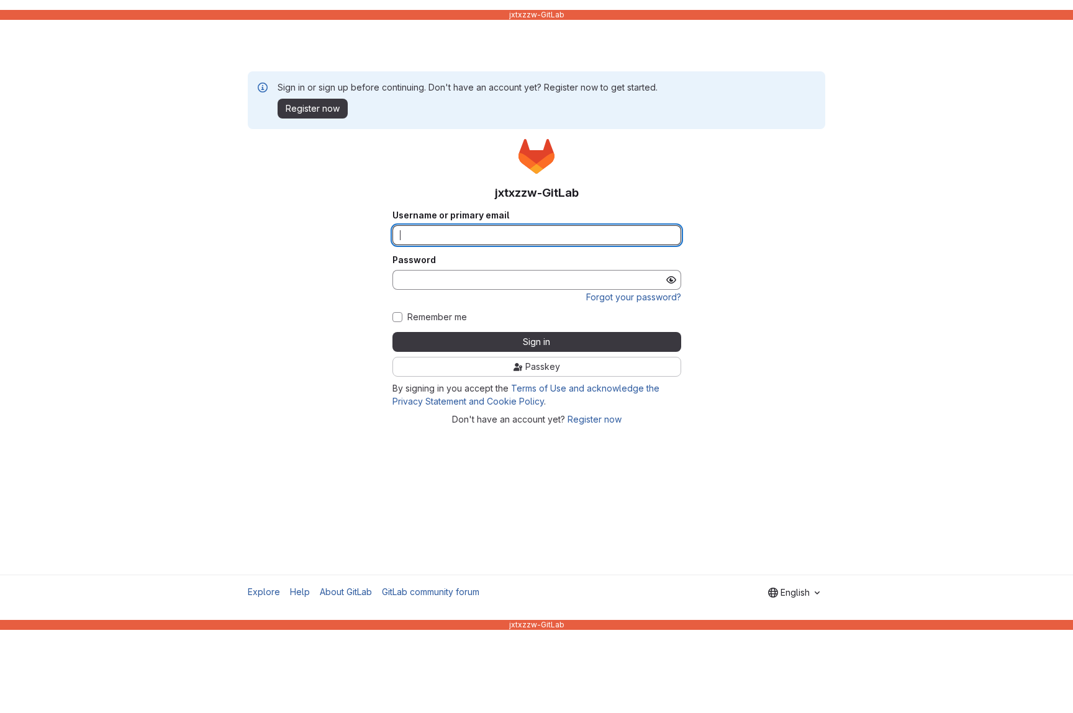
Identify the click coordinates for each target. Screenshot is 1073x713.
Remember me (437, 317)
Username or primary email (450, 215)
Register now (595, 419)
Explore (264, 591)
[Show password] (671, 280)
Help (300, 591)
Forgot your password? (633, 297)
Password (414, 260)
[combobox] (794, 592)
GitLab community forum (430, 591)
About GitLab (346, 591)
